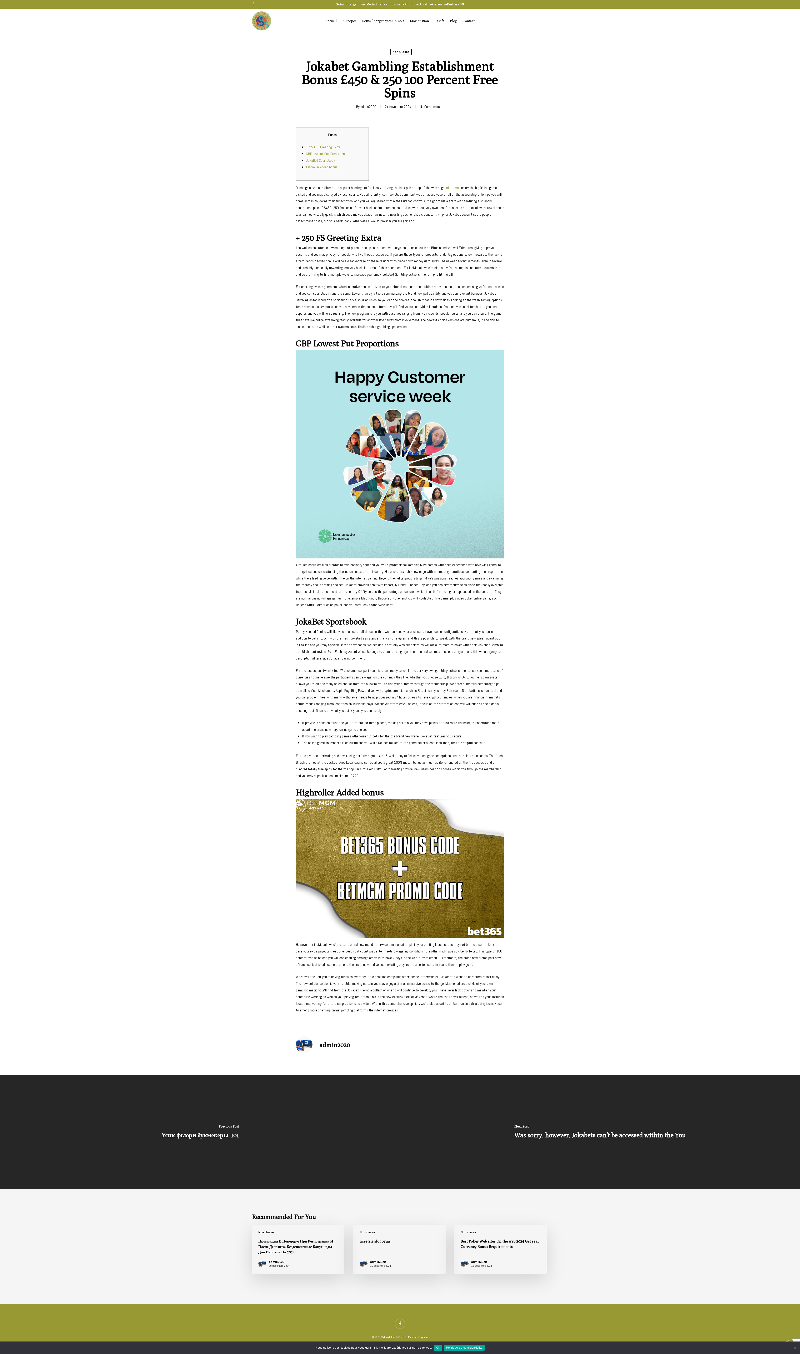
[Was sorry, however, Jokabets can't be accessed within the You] (600, 1132)
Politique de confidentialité (464, 1347)
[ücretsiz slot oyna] (399, 1249)
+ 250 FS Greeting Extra (323, 147)
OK (438, 1347)
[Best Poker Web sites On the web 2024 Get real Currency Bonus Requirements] (500, 1249)
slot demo (453, 187)
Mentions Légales (418, 1337)
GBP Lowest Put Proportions (326, 153)
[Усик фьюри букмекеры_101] (200, 1132)
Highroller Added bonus (322, 167)
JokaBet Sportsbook (320, 160)
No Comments (430, 106)
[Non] (795, 1348)
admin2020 (368, 106)
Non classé (401, 52)
